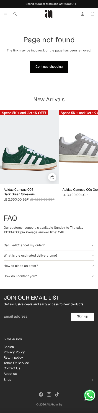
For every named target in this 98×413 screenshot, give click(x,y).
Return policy (13, 357)
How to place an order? (21, 266)
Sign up (82, 316)
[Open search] (15, 14)
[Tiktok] (57, 394)
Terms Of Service (16, 363)
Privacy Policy (14, 352)
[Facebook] (41, 394)
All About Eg (54, 404)
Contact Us (12, 368)
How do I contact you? (20, 276)
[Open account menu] (82, 14)
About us (10, 374)
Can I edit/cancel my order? (24, 245)
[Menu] (5, 14)
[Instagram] (49, 394)
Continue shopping (49, 66)
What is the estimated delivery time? (30, 255)
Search (9, 347)
